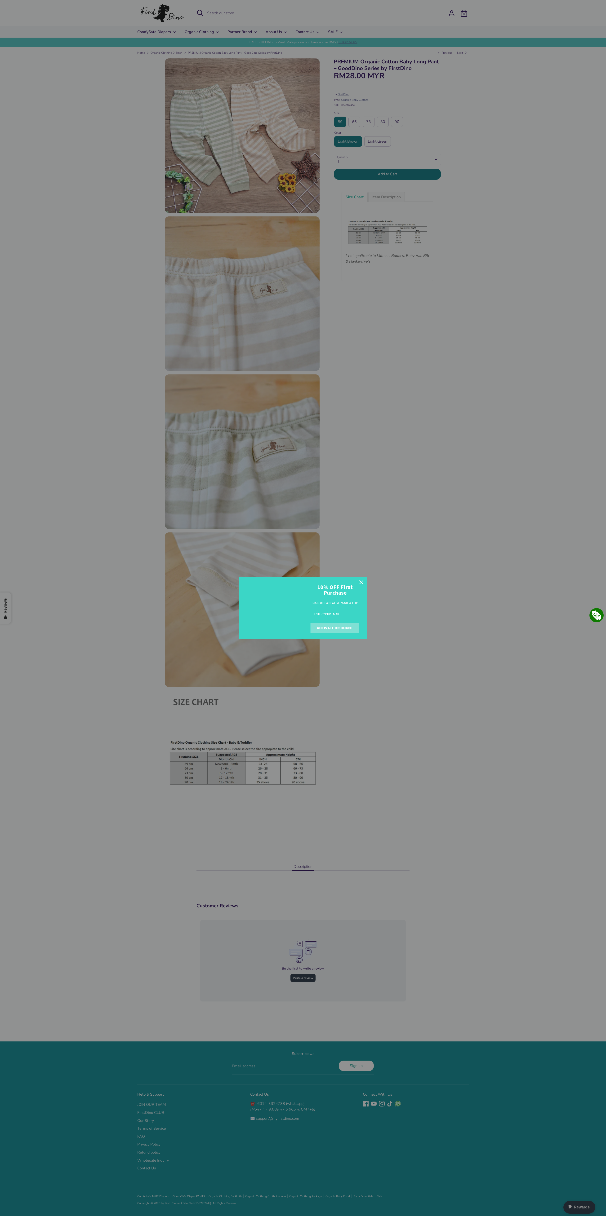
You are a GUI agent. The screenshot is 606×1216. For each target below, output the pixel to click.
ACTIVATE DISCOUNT (335, 628)
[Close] (361, 582)
